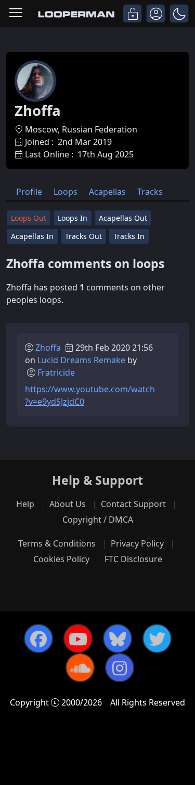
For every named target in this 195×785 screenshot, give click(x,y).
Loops (65, 191)
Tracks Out (83, 236)
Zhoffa (48, 347)
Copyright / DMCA (97, 519)
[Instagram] (119, 667)
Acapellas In (32, 236)
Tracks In (129, 236)
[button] (179, 13)
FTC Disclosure (133, 559)
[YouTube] (78, 638)
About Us (67, 504)
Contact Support (133, 504)
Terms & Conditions (57, 543)
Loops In (72, 218)
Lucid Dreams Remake (81, 360)
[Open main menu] (15, 13)
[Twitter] (157, 638)
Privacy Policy (137, 543)
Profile (29, 191)
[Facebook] (38, 638)
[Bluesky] (117, 638)
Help (25, 504)
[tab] (29, 191)
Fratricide (56, 372)
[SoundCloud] (80, 667)
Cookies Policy (61, 559)
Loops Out (28, 218)
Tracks (150, 191)
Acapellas (107, 191)
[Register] (155, 13)
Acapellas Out (123, 218)
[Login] (132, 13)
